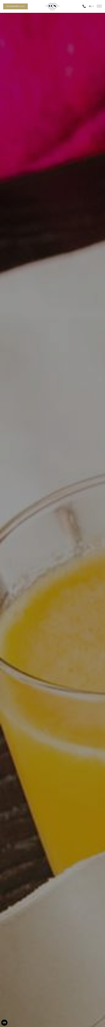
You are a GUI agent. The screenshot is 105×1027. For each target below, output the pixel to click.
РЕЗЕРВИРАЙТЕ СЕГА (15, 6)
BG (90, 6)
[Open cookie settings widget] (4, 1023)
